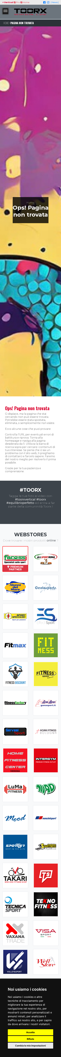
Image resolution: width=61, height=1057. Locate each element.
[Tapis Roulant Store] (46, 875)
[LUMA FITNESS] (15, 789)
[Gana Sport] (46, 703)
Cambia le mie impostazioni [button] (30, 1045)
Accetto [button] (30, 1032)
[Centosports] (46, 588)
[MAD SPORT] (46, 789)
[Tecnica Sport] (15, 904)
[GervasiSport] (15, 731)
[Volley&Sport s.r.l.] (15, 962)
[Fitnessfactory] (15, 703)
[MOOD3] (15, 818)
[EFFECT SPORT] (46, 616)
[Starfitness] (46, 847)
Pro (18, 2)
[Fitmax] (15, 645)
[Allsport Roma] (46, 559)
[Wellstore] (46, 962)
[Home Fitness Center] (15, 760)
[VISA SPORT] (46, 933)
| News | (55, 2)
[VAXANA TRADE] (15, 933)
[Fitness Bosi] (46, 645)
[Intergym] (46, 760)
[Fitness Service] (46, 674)
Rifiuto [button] (30, 1039)
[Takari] (15, 875)
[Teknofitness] (46, 904)
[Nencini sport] (46, 818)
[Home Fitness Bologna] (46, 731)
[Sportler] (15, 847)
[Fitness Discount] (15, 674)
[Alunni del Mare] (15, 588)
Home (25, 2)
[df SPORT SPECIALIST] (15, 616)
